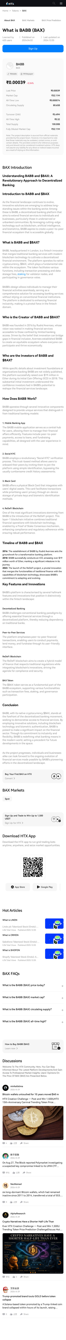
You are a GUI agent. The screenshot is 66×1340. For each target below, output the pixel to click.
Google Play (47, 887)
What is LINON (9, 920)
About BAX (9, 20)
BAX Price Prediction (51, 20)
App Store (20, 887)
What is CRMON (10, 935)
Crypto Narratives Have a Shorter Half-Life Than (28, 1221)
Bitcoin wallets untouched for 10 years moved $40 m (30, 1094)
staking (21, 274)
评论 (8, 1173)
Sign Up (33, 48)
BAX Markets (28, 20)
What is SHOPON (11, 950)
